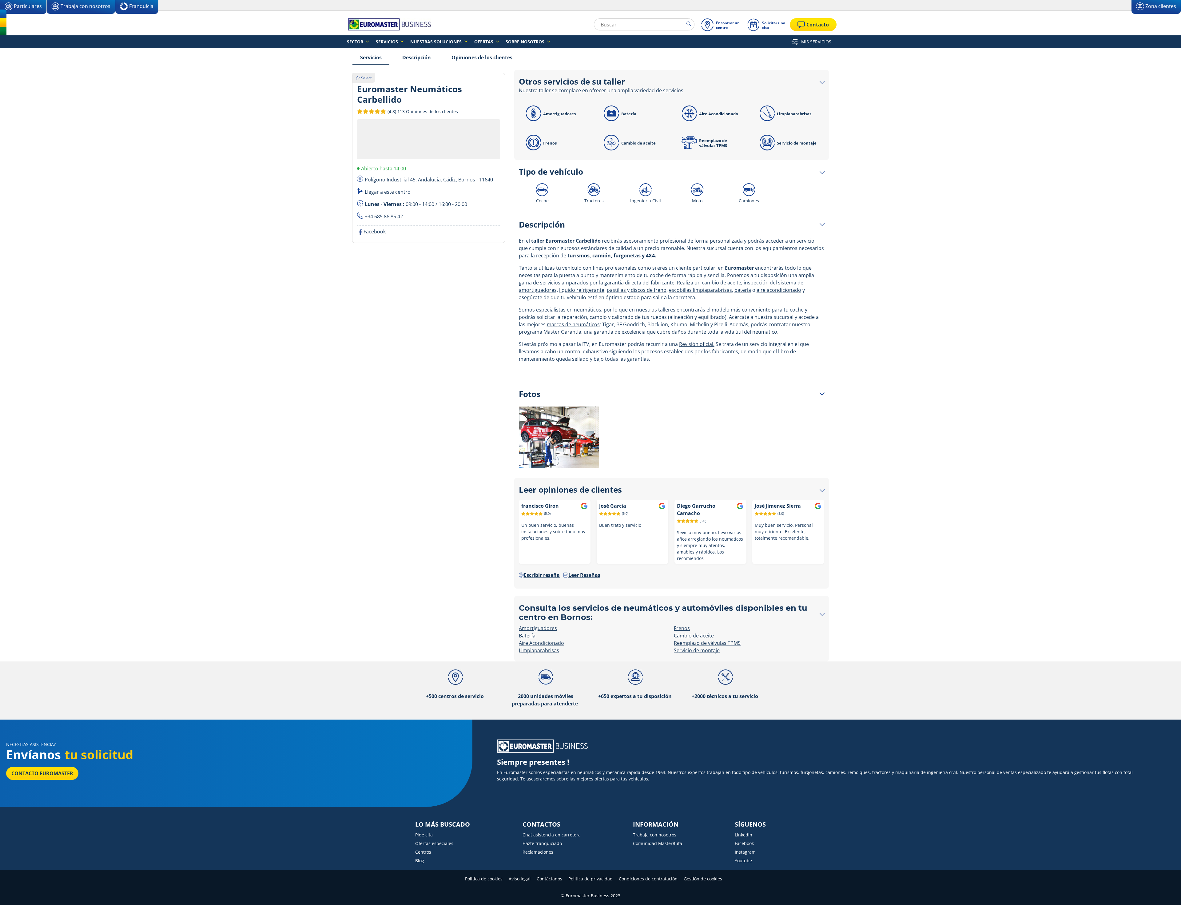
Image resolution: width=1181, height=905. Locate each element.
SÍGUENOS (750, 824)
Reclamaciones (538, 852)
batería (742, 290)
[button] (422, 111)
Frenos (550, 143)
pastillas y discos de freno (636, 290)
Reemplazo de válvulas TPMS (713, 143)
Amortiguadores (559, 114)
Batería (628, 114)
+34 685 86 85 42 (384, 216)
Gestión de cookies (703, 879)
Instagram (745, 852)
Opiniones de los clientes (481, 57)
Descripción (416, 57)
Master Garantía (562, 331)
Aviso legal (520, 879)
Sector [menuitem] (355, 42)
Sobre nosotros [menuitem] (526, 42)
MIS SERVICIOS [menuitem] (815, 42)
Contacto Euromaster (42, 773)
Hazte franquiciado (542, 843)
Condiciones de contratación (648, 879)
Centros (423, 852)
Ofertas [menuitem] (484, 42)
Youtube (743, 860)
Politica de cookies (484, 879)
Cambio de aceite (638, 143)
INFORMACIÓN (655, 824)
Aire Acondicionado (718, 114)
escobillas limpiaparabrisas (700, 290)
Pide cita (424, 835)
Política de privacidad (590, 879)
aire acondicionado (779, 290)
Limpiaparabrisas (794, 114)
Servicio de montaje (797, 143)
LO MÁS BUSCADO (442, 824)
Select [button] (366, 78)
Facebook (744, 843)
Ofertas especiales (434, 843)
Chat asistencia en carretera (552, 835)
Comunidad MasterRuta (657, 843)
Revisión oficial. (696, 344)
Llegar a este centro (388, 192)
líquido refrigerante (581, 290)
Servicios (371, 57)
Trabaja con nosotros (654, 835)
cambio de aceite (721, 282)
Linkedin (743, 835)
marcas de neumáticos (573, 324)
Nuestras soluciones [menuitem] (436, 42)
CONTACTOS (541, 824)
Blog (419, 860)
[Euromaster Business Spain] (387, 24)
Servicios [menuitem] (387, 42)
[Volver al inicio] (1165, 892)
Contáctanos (549, 879)
